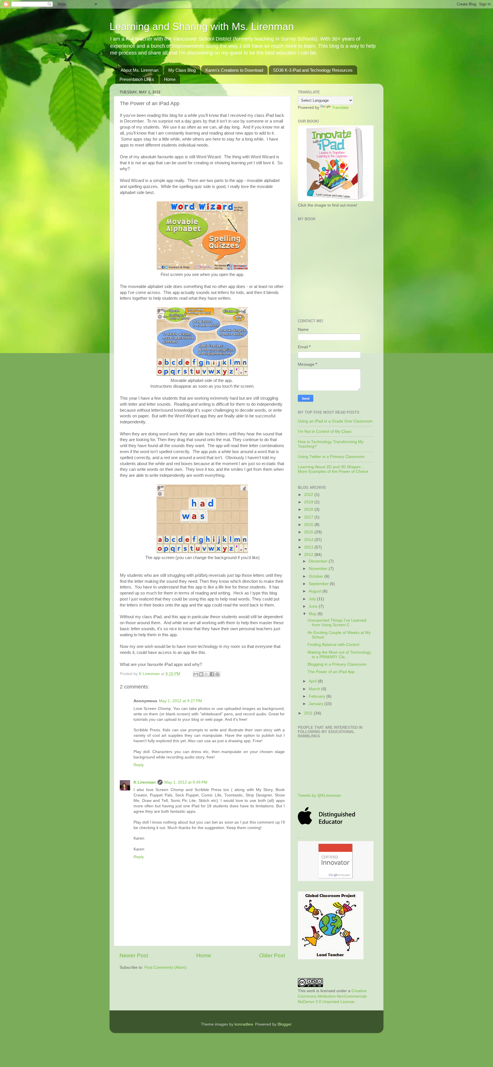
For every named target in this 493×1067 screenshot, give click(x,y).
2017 (309, 517)
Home (169, 79)
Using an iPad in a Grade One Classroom (335, 421)
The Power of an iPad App (331, 672)
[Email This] (196, 674)
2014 (309, 540)
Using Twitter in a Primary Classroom (331, 457)
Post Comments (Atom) (165, 967)
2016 (309, 525)
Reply (139, 765)
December (319, 561)
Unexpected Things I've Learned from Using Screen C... (337, 622)
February (317, 696)
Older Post (272, 955)
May (313, 614)
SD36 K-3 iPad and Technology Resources (313, 70)
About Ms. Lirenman (139, 70)
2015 (309, 532)
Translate (340, 107)
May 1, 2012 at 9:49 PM (185, 782)
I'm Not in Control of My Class (324, 431)
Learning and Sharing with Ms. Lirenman (202, 26)
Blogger (284, 1024)
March (315, 689)
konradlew (244, 1024)
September (319, 584)
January (316, 704)
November (319, 568)
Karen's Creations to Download (234, 70)
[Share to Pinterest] (217, 674)
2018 (309, 509)
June (314, 606)
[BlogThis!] (201, 674)
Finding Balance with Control (333, 644)
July (313, 599)
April (313, 681)
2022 (309, 495)
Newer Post (134, 955)
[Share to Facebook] (212, 674)
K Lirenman (150, 674)
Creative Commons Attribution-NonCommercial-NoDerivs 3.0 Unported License (332, 996)
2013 (309, 547)
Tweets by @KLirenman (319, 795)
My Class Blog (182, 70)
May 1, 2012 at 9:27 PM (180, 701)
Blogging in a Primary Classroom (337, 664)
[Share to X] (206, 674)
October (316, 576)
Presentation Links (137, 79)
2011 (309, 713)
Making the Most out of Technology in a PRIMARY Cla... (339, 654)
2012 (309, 554)
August (315, 591)
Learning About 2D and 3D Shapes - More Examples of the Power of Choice (333, 469)
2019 (309, 502)
